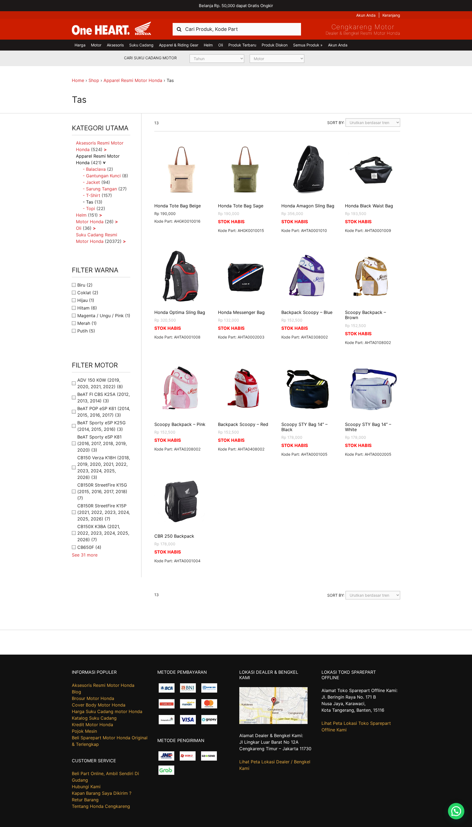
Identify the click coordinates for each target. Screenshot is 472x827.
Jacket (93, 182)
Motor (96, 45)
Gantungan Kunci (103, 175)
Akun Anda (366, 15)
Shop (93, 80)
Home (78, 80)
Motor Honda (90, 221)
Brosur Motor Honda (93, 698)
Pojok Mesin (84, 731)
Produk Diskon (275, 45)
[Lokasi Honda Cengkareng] (273, 722)
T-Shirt (93, 195)
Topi (90, 208)
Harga (80, 45)
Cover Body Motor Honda (98, 705)
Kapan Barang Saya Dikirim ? (101, 793)
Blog (76, 691)
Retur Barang (85, 799)
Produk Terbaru (242, 45)
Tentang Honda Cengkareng (101, 806)
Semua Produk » (308, 45)
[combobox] (236, 29)
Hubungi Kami (86, 786)
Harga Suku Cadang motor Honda (107, 711)
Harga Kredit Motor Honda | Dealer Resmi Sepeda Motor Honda (111, 29)
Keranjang (391, 15)
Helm (208, 45)
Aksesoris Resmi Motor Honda (103, 685)
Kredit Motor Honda (92, 724)
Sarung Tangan (101, 189)
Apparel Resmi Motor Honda (133, 80)
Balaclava (96, 169)
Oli (220, 45)
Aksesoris (115, 45)
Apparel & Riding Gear (178, 45)
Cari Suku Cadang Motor (150, 57)
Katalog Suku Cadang (94, 718)
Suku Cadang (141, 45)
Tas (89, 202)
